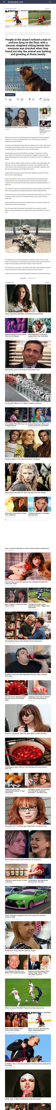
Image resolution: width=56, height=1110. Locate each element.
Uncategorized (10, 94)
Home (6, 32)
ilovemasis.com (15, 2)
